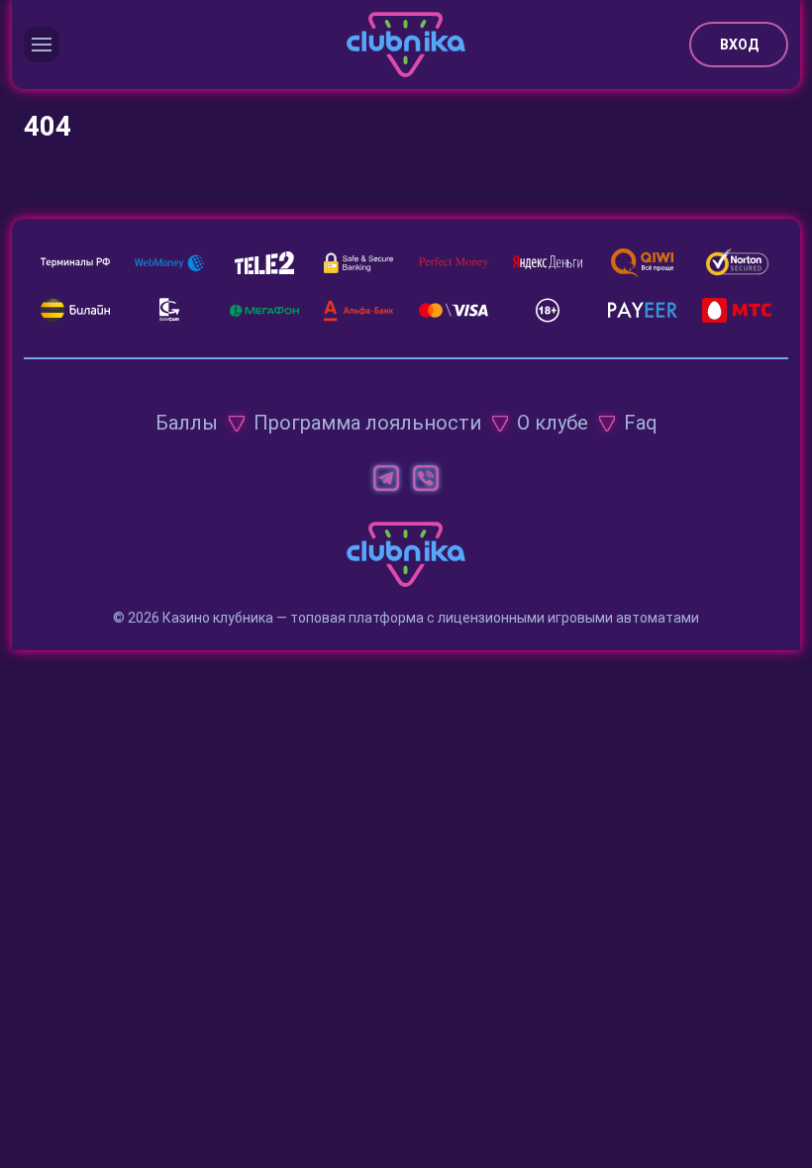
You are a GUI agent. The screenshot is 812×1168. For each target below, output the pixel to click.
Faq (641, 423)
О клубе (552, 423)
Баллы (186, 423)
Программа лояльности (367, 423)
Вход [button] (739, 44)
